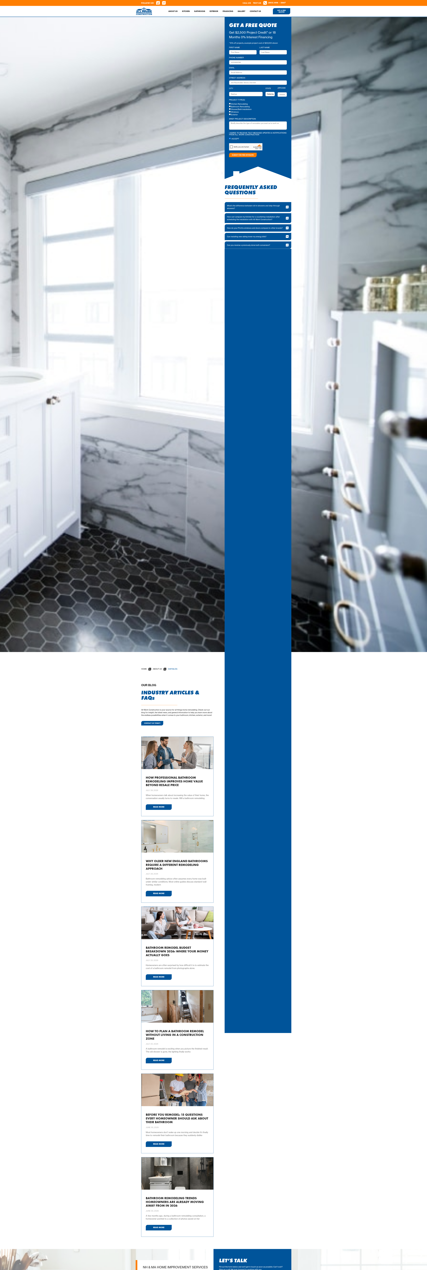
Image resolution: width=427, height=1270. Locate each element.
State (268, 88)
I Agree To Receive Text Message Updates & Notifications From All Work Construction (258, 134)
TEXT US (257, 3)
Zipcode (282, 88)
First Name (234, 48)
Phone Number (236, 58)
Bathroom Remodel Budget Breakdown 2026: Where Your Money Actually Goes (177, 951)
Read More (158, 807)
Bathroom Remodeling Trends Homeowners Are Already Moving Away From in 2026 (175, 1202)
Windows (235, 112)
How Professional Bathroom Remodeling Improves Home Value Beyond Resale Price (174, 781)
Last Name (264, 48)
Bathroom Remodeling (240, 106)
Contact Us (255, 11)
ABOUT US (157, 669)
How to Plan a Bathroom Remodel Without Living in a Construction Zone (175, 1035)
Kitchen (186, 11)
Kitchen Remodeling (239, 104)
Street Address (237, 78)
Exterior (214, 11)
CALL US (247, 3)
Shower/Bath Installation (241, 109)
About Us (173, 11)
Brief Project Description (242, 119)
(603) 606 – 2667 (277, 2)
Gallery (241, 11)
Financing (228, 11)
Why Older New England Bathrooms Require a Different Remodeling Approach (177, 864)
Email (232, 68)
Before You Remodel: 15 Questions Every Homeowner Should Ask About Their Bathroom (177, 1118)
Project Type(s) (237, 100)
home (144, 669)
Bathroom (199, 11)
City (231, 88)
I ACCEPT (235, 139)
